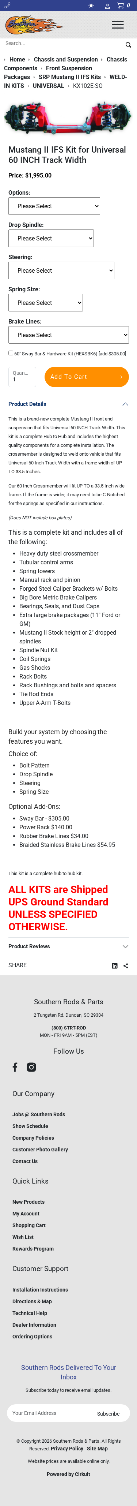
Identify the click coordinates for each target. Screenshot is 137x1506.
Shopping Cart (29, 1225)
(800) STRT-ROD (69, 1028)
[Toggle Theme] (92, 5)
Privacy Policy (67, 1448)
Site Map (97, 1448)
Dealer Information (34, 1325)
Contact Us (25, 1161)
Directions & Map (32, 1301)
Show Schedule (30, 1126)
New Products (28, 1202)
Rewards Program (33, 1249)
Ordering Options (32, 1336)
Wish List (23, 1237)
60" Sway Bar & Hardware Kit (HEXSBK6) (69, 353)
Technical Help (29, 1313)
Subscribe (108, 1414)
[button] (7, 5)
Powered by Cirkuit (68, 1474)
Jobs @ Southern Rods (38, 1114)
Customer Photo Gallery (40, 1149)
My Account (25, 1214)
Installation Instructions (40, 1290)
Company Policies (33, 1138)
